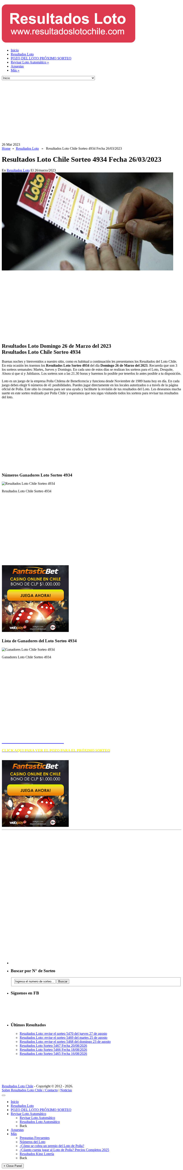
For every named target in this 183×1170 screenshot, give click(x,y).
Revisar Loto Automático (30, 62)
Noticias (66, 1090)
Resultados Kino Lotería (37, 1154)
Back (23, 1126)
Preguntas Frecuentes (35, 1138)
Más (15, 70)
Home (6, 148)
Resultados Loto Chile (17, 1086)
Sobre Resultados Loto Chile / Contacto (30, 1090)
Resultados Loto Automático (40, 1122)
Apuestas (17, 66)
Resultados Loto (22, 54)
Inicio (15, 50)
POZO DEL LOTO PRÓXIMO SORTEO (41, 58)
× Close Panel (13, 1166)
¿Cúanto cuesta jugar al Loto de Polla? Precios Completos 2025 (64, 1150)
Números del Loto (32, 1142)
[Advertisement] (91, 111)
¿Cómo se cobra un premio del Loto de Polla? (52, 1146)
